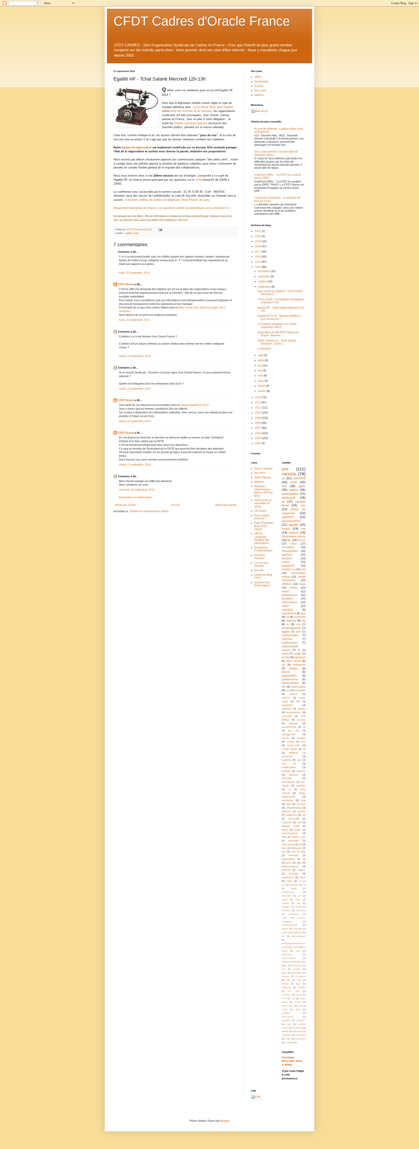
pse (285, 469)
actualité (294, 885)
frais (284, 837)
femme (286, 671)
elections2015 (289, 958)
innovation (300, 976)
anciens (301, 811)
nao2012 (301, 771)
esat (288, 690)
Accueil (175, 505)
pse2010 (288, 517)
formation (287, 598)
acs (283, 885)
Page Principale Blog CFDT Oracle (263, 526)
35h (298, 701)
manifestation (289, 767)
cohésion (286, 910)
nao (303, 505)
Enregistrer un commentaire (135, 497)
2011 (258, 407)
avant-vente (293, 745)
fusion (286, 528)
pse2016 (286, 1020)
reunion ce (288, 569)
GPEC (258, 77)
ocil (293, 998)
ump (303, 800)
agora (294, 888)
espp (303, 961)
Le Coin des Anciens (261, 564)
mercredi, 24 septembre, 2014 (137, 489)
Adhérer (259, 94)
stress (285, 653)
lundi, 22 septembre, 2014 (134, 272)
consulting (288, 547)
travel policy (298, 686)
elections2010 (289, 727)
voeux (289, 881)
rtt (299, 650)
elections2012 (291, 521)
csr (283, 664)
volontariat (300, 1038)
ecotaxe (301, 719)
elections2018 (289, 961)
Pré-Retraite (261, 81)
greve (284, 973)
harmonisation (290, 635)
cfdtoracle (182, 220)
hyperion (287, 639)
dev (300, 932)
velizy (288, 1038)
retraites (301, 738)
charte (298, 906)
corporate (287, 822)
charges (286, 906)
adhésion (286, 708)
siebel (285, 591)
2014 (258, 266)
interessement (290, 683)
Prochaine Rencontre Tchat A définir (292, 1061)
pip (304, 620)
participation (290, 493)
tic (288, 624)
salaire (293, 489)
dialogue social (291, 826)
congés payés (289, 749)
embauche (299, 664)
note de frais (298, 851)
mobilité (302, 987)
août (261, 355)
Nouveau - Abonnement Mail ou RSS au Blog (263, 491)
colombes (301, 910)
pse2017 (301, 1020)
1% (300, 881)
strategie (293, 873)
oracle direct (288, 1006)
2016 (258, 256)
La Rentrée (264, 348)
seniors (290, 741)
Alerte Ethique (262, 477)
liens (284, 848)
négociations (288, 859)
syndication (288, 877)
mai (260, 370)
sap (289, 1024)
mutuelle (286, 771)
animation (287, 896)
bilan (297, 899)
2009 (258, 417)
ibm (299, 760)
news (299, 994)
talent (303, 877)
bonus (302, 540)
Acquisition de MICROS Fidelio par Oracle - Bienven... (278, 334)
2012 (258, 402)
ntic (284, 686)
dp (304, 749)
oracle (298, 1002)
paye (303, 584)
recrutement (289, 613)
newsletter (300, 690)
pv (283, 501)
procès (294, 587)
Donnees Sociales (259, 557)
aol (299, 896)
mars (261, 380)
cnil (298, 624)
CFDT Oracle (126, 284)
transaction (288, 800)
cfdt (299, 903)
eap (298, 951)
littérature (296, 848)
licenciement (289, 602)
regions (302, 870)
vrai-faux (301, 804)
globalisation (289, 675)
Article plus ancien (226, 505)
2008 (258, 422)
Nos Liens (260, 90)
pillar (299, 862)
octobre (263, 281)
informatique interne (294, 536)
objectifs (291, 620)
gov (283, 969)
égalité (293, 524)
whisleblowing (293, 807)
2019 (258, 241)
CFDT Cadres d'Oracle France (201, 21)
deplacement (289, 595)
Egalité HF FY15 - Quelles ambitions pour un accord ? (279, 317)
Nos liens (259, 472)
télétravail (288, 497)
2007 (258, 427)
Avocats (259, 570)
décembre (264, 271)
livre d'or (293, 730)
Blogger (225, 1120)
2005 (258, 438)
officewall (286, 778)
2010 (258, 412)
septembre (264, 286)
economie (300, 616)
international (288, 844)
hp (304, 727)
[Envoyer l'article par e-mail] (160, 229)
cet (304, 815)
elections (287, 558)
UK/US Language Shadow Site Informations (261, 538)
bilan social (293, 661)
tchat (198, 179)
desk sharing (288, 932)
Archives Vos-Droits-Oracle (262, 584)
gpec (302, 486)
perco (289, 862)
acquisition (287, 705)
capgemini (291, 815)
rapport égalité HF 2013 (194, 405)
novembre (264, 276)
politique (286, 1013)
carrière (285, 903)
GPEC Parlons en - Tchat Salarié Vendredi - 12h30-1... (277, 342)
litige (298, 983)
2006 (258, 433)
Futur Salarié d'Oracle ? (262, 517)
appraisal (300, 657)
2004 (258, 443)
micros (285, 738)
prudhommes (289, 642)
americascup (288, 892)
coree (284, 918)
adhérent (286, 811)
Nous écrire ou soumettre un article (263, 503)
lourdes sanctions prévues (191, 123)
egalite (128, 233)
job (300, 844)
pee (298, 1009)
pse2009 (300, 478)
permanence (288, 782)
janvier (262, 391)
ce (283, 478)
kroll (288, 980)
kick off (289, 763)
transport (297, 1031)
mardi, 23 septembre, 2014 (135, 356)
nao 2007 (293, 991)
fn (286, 965)
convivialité (293, 818)
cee (303, 569)
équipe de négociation (137, 147)
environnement (289, 833)
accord (286, 657)
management (288, 734)
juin (260, 365)
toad (303, 741)
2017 (258, 251)
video (288, 804)
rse (303, 528)
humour (285, 976)
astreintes (287, 609)
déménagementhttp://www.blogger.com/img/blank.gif (293, 947)
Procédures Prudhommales (263, 549)
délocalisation (299, 936)
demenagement (290, 925)
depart (285, 928)
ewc (298, 631)
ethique (293, 668)
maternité (286, 987)
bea (303, 613)
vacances (301, 1035)
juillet (261, 360)
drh (283, 936)
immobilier (293, 840)
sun (284, 486)
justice (285, 561)
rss (289, 789)
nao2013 (286, 994)
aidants (302, 708)
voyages (289, 1042)
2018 (258, 246)
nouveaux (293, 855)
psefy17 (286, 697)
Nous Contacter (263, 468)
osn (300, 1006)
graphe (296, 969)
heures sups (299, 837)
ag (304, 885)
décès (285, 829)
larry (299, 980)
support (293, 532)
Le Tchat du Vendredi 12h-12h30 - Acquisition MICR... (278, 326)
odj (304, 859)
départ (297, 829)
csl (287, 616)
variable (289, 474)
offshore (286, 584)
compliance (293, 914)
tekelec (285, 1031)
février (262, 385)
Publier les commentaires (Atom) (149, 511)
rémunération (290, 551)
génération (296, 973)
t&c (289, 540)
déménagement (291, 628)
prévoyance (288, 1016)
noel (284, 998)
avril (261, 375)
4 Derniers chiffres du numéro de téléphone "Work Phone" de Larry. (167, 199)
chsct (293, 543)
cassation (287, 716)
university (286, 1035)
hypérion (286, 760)
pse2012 (301, 785)
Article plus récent (125, 505)
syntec (285, 606)
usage (297, 653)
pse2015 (287, 554)
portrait (293, 694)
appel (284, 899)
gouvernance (289, 679)
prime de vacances (294, 511)
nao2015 (293, 774)
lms (283, 851)
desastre (297, 928)
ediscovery (287, 954)
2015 (258, 261)
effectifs (293, 723)
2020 (258, 236)
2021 (258, 231)
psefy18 (286, 870)
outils (284, 1009)
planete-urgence (290, 866)
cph (299, 822)
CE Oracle (260, 510)
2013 (258, 397)
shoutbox (297, 1028)
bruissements (293, 712)
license (285, 983)
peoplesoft (288, 565)
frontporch (297, 965)
